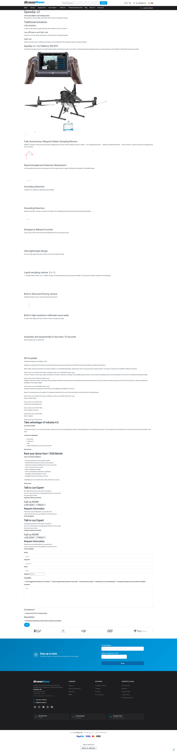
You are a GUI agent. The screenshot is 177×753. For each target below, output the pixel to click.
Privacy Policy (42, 613)
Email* (26, 566)
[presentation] (152, 631)
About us (71, 685)
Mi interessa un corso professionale (105, 581)
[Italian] (149, 3)
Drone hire (72, 691)
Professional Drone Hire (75, 7)
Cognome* (27, 559)
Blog (86, 7)
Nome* (26, 552)
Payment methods (100, 685)
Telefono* (26, 574)
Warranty (124, 688)
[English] (152, 3)
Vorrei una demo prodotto (86, 581)
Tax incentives (99, 694)
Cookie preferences (127, 697)
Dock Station (52, 7)
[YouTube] (52, 707)
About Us (92, 7)
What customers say (75, 688)
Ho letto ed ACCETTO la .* (36, 613)
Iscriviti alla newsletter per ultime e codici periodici (43, 621)
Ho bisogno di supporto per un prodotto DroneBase (131, 581)
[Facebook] (35, 707)
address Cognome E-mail (109, 653)
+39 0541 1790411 (41, 700)
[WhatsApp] (39, 707)
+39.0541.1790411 (148, 8)
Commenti (27, 584)
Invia (122, 663)
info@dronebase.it (41, 702)
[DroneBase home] (41, 681)
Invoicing (97, 691)
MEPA (70, 694)
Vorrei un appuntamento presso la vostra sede (65, 581)
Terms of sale (126, 685)
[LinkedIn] (43, 707)
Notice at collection (88, 748)
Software (62, 7)
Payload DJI (41, 7)
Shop (25, 7)
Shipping (97, 688)
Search (103, 3)
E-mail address (106, 645)
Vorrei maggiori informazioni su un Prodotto (37, 581)
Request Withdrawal (88, 744)
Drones (32, 7)
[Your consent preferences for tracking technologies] (174, 750)
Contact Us (100, 7)
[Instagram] (47, 707)
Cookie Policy (126, 694)
